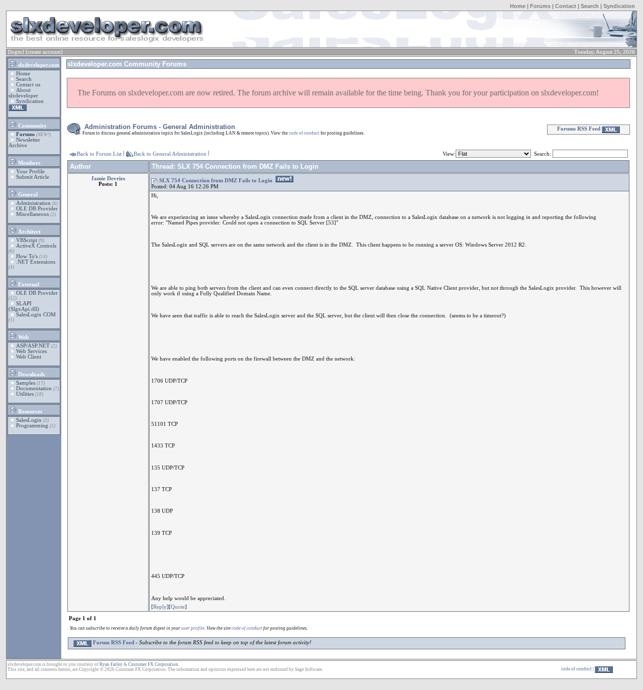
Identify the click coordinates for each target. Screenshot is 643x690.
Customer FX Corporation (153, 664)
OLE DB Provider (37, 208)
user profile (192, 628)
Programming (32, 425)
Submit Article (32, 177)
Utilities (25, 394)
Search (590, 6)
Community (32, 126)
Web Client (28, 357)
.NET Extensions (35, 262)
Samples (25, 383)
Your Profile (30, 171)
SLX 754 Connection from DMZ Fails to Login (215, 180)
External (28, 284)
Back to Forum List (99, 154)
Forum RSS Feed (112, 642)
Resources (29, 411)
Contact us (28, 84)
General (27, 194)
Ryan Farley (111, 664)
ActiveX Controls (36, 246)
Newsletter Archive (24, 142)
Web (23, 337)
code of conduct (304, 133)
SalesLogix (29, 420)
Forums (540, 6)
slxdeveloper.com (38, 65)
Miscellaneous (32, 214)
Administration (33, 203)
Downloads (31, 374)
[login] (16, 52)
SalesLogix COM (36, 314)
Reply (160, 607)
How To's (27, 256)
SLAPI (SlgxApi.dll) (24, 306)
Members (28, 163)
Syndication (619, 6)
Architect (29, 232)
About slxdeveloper (23, 92)
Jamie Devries (108, 178)
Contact (565, 6)
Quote (178, 607)
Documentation (34, 388)
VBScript (26, 240)
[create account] (44, 52)
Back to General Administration (170, 154)
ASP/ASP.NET (33, 346)
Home (517, 6)
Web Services (31, 351)
